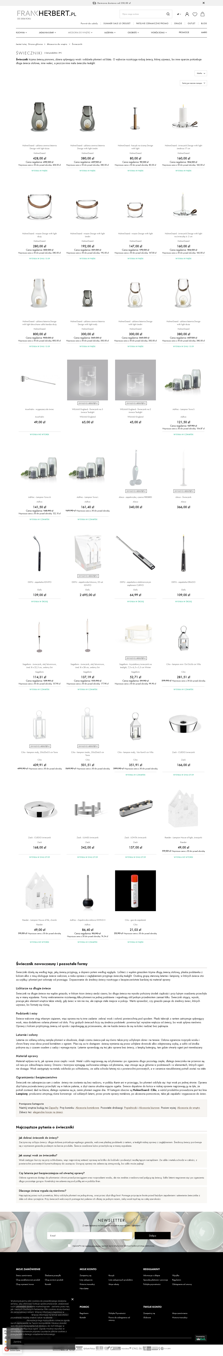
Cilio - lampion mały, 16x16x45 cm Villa (135, 752)
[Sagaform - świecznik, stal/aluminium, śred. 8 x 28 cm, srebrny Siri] (87, 635)
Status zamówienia (24, 1275)
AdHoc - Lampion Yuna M (39, 497)
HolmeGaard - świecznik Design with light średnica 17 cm (183, 147)
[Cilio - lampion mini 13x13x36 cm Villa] (183, 635)
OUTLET (191, 23)
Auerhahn (39, 416)
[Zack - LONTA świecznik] (135, 808)
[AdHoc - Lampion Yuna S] (183, 380)
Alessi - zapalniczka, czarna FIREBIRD (135, 497)
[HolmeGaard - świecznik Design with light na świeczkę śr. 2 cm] (183, 204)
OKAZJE (178, 23)
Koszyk (111, 1275)
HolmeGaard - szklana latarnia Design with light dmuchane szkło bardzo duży (39, 323)
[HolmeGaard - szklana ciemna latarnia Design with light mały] (87, 292)
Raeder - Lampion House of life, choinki (39, 919)
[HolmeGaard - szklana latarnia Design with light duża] (183, 292)
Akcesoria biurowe (149, 1108)
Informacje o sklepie (151, 1275)
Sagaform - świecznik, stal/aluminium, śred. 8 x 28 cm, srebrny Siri (88, 666)
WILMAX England (88, 416)
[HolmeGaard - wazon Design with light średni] (87, 204)
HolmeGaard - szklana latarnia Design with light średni (135, 323)
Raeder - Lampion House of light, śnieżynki (183, 837)
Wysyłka (175, 1275)
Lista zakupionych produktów (121, 1280)
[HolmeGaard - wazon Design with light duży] (39, 204)
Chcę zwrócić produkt (54, 1280)
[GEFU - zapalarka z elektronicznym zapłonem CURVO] (135, 553)
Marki (204, 32)
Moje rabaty (114, 1284)
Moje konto (88, 1269)
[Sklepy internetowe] (201, 1338)
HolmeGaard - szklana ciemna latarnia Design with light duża (39, 147)
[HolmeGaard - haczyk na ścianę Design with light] (135, 116)
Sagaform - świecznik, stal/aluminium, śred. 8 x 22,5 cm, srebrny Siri (40, 666)
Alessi (135, 501)
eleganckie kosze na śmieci (48, 1112)
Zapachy (53, 1108)
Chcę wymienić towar (25, 1284)
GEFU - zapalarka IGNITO (39, 582)
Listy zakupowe (86, 1280)
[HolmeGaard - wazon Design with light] (135, 204)
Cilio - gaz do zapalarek (135, 919)
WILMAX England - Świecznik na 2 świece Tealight (135, 411)
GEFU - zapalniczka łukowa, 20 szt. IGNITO (87, 583)
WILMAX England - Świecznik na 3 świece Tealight (87, 411)
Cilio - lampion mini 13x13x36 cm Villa (183, 664)
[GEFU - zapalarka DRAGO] (183, 553)
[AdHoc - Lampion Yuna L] (87, 468)
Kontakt (48, 1284)
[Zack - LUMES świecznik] (87, 808)
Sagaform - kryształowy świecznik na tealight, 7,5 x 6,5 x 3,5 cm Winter (135, 666)
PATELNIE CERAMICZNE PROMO (152, 23)
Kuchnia (20, 32)
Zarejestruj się (85, 1275)
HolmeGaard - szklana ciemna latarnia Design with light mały (87, 323)
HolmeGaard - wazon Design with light (135, 233)
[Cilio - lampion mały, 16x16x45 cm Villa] (135, 723)
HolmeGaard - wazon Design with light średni (87, 235)
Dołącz (152, 1235)
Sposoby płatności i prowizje (155, 1280)
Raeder (183, 842)
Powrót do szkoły (89, 23)
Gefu (39, 589)
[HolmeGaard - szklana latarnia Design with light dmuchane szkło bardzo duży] (39, 292)
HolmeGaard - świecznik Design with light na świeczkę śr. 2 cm (183, 235)
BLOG (204, 23)
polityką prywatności (93, 1246)
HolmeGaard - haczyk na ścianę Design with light (135, 147)
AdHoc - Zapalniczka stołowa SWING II (87, 919)
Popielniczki (130, 1108)
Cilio (183, 671)
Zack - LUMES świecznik (87, 837)
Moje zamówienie (28, 1269)
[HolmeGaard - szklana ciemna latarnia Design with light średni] (87, 116)
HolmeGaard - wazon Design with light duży (39, 235)
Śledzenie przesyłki (53, 1275)
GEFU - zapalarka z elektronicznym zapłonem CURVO (135, 583)
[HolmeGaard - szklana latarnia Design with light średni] (135, 292)
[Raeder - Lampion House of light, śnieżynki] (183, 808)
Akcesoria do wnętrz (79, 32)
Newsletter (111, 1220)
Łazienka (108, 32)
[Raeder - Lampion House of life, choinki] (39, 891)
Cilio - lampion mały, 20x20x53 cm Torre (39, 752)
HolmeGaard (39, 153)
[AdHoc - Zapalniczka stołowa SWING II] (87, 891)
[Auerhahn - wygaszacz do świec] (39, 380)
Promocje (184, 32)
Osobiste (132, 32)
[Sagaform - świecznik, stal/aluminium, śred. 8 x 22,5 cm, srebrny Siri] (39, 635)
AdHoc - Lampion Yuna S (183, 409)
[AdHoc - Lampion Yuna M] (39, 468)
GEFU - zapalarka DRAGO (183, 582)
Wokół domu (158, 32)
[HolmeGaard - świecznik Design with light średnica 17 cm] (183, 116)
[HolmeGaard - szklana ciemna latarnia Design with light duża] (39, 116)
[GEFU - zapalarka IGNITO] (39, 553)
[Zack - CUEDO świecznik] (183, 723)
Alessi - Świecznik (183, 497)
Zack (183, 759)
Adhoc (183, 416)
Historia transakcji (87, 1284)
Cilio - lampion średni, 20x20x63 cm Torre (87, 754)
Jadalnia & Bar (46, 32)
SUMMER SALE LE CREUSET (117, 23)
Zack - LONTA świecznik (135, 837)
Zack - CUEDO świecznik (183, 752)
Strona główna (35, 44)
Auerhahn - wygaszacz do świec (39, 409)
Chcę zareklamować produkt (28, 1280)
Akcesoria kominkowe (87, 1108)
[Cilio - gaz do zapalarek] (135, 891)
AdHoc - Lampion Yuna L (87, 497)
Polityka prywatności (152, 1284)
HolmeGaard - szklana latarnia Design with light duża (183, 323)
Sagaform (39, 671)
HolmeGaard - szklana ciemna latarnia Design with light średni (87, 147)
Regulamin (176, 1280)
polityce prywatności (21, 1315)
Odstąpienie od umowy (182, 1284)
